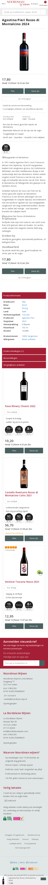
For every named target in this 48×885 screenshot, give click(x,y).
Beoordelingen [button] (10, 358)
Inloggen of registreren (14, 835)
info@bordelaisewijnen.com (15, 731)
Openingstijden (10, 703)
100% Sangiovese (30, 336)
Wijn (24, 301)
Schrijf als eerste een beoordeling (17, 105)
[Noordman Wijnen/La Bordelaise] (18, 4)
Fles (13, 91)
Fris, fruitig (11, 587)
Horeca (25, 839)
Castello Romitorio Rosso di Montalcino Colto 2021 (21, 494)
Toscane (26, 314)
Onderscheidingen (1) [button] (13, 351)
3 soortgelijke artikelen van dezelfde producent (23, 109)
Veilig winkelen (13, 839)
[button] (6, 148)
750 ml (25, 327)
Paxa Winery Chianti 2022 (20, 406)
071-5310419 (10, 695)
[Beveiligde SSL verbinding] (19, 819)
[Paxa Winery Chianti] (24, 386)
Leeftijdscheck (15, 843)
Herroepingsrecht (22, 848)
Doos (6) (35, 91)
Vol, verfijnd (12, 412)
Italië (24, 311)
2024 (24, 321)
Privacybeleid (30, 843)
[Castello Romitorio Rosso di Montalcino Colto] (24, 474)
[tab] (24, 295)
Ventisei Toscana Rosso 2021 (22, 581)
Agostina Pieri (28, 318)
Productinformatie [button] (12, 295)
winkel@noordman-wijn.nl (15, 699)
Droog (25, 308)
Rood (24, 305)
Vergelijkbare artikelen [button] (14, 365)
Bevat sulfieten (28, 339)
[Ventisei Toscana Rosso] (24, 562)
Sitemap (35, 839)
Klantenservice (34, 835)
